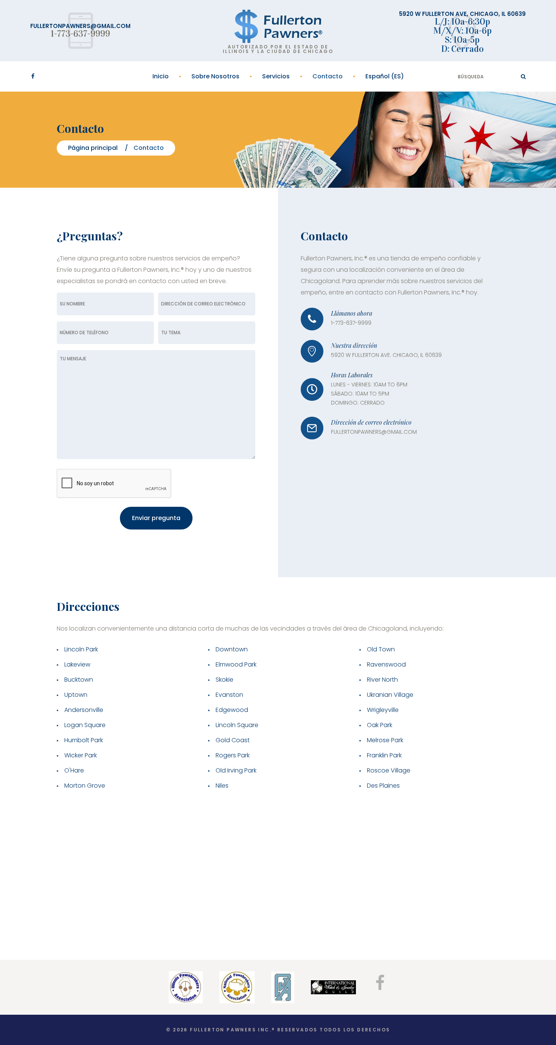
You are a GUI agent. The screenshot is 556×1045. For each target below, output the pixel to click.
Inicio (160, 76)
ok (523, 76)
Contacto (327, 76)
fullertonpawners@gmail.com (80, 26)
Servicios (276, 76)
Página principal (93, 147)
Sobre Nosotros (215, 76)
